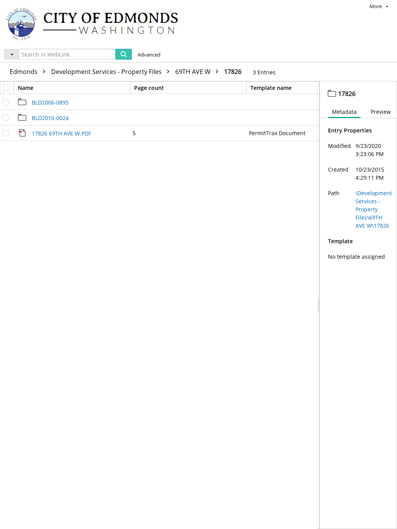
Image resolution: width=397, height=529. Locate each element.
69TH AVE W (193, 71)
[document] (358, 305)
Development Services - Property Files (107, 71)
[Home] (96, 23)
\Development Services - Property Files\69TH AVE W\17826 (374, 209)
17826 (233, 71)
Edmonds (24, 71)
